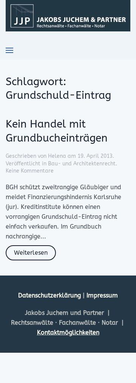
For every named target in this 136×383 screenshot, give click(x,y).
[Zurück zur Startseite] (68, 15)
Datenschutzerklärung (50, 295)
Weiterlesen (31, 252)
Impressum (102, 295)
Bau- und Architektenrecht (82, 163)
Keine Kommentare (30, 171)
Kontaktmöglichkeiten (68, 332)
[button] (9, 50)
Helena (57, 156)
